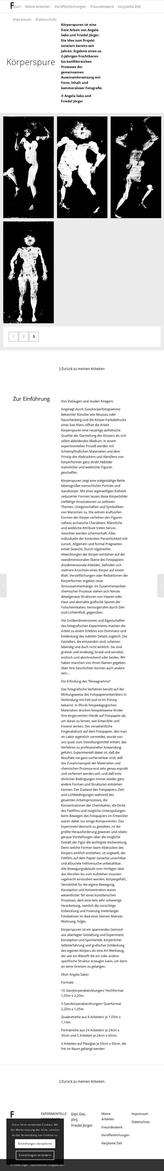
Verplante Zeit (111, 1143)
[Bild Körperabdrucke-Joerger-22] (84, 169)
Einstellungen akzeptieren (35, 1143)
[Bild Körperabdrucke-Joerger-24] (30, 273)
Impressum (140, 1114)
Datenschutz (141, 1122)
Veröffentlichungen (115, 1135)
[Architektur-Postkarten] (3, 585)
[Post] (160, 585)
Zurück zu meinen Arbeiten (82, 368)
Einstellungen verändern (35, 1155)
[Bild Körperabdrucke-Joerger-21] (30, 169)
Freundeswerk (111, 1127)
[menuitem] (17, 6)
